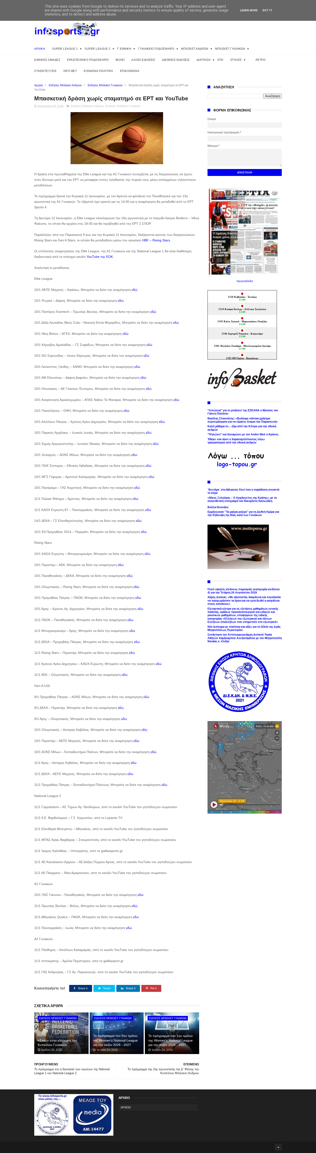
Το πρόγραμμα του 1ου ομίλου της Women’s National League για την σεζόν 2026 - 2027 (170, 1040)
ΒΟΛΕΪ (120, 59)
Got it (267, 10)
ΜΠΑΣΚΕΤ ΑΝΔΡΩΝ (194, 48)
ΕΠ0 (220, 59)
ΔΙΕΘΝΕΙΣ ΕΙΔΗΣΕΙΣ (176, 59)
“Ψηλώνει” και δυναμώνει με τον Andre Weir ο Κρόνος (243, 434)
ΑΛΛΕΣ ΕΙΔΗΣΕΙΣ (143, 59)
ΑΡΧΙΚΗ (39, 48)
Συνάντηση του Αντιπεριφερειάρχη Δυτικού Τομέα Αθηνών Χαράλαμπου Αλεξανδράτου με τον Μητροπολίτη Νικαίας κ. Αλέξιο (245, 638)
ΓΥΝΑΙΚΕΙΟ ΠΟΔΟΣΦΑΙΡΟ (156, 48)
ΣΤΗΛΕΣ (236, 59)
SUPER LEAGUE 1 (65, 48)
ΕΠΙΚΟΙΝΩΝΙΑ (129, 71)
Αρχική (38, 85)
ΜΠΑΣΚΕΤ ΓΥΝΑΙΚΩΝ (230, 48)
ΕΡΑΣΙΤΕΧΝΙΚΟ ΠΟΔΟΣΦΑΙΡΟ (88, 59)
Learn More (249, 10)
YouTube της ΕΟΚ (100, 256)
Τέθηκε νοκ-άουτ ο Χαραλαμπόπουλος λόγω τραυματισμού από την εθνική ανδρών (236, 441)
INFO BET (70, 71)
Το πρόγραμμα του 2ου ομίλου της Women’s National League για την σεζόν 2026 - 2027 (115, 1040)
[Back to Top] (278, 1147)
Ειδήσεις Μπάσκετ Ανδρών (65, 85)
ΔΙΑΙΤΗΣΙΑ (204, 59)
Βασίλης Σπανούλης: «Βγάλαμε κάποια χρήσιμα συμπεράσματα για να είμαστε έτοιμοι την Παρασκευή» (243, 420)
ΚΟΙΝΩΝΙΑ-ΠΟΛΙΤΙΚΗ (98, 71)
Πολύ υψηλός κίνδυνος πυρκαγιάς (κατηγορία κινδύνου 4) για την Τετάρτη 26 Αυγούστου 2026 (244, 591)
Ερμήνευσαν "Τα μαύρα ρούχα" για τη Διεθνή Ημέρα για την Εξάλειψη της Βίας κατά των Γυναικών (243, 513)
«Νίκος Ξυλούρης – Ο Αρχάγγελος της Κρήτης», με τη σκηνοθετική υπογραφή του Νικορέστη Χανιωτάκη (242, 499)
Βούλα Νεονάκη (218, 507)
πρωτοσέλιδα (244, 281)
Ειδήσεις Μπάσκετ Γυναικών (105, 85)
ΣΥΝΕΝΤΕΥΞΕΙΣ (45, 71)
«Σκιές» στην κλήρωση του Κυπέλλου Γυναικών (57, 1043)
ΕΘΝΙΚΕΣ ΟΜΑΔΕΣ (47, 59)
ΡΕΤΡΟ (261, 59)
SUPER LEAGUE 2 (97, 48)
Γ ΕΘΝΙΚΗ (124, 48)
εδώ (134, 290)
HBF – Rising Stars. (156, 240)
